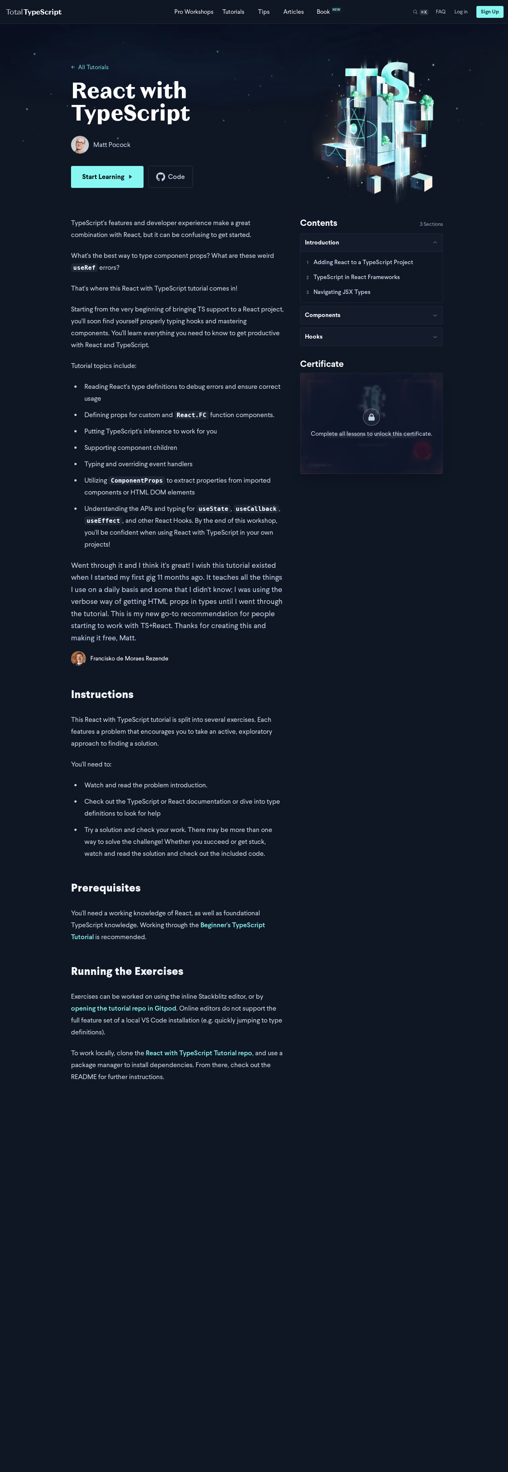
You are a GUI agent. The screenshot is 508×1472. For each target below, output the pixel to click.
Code (176, 176)
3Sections (431, 224)
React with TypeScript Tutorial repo (199, 1052)
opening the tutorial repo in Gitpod (123, 1008)
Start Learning (103, 176)
